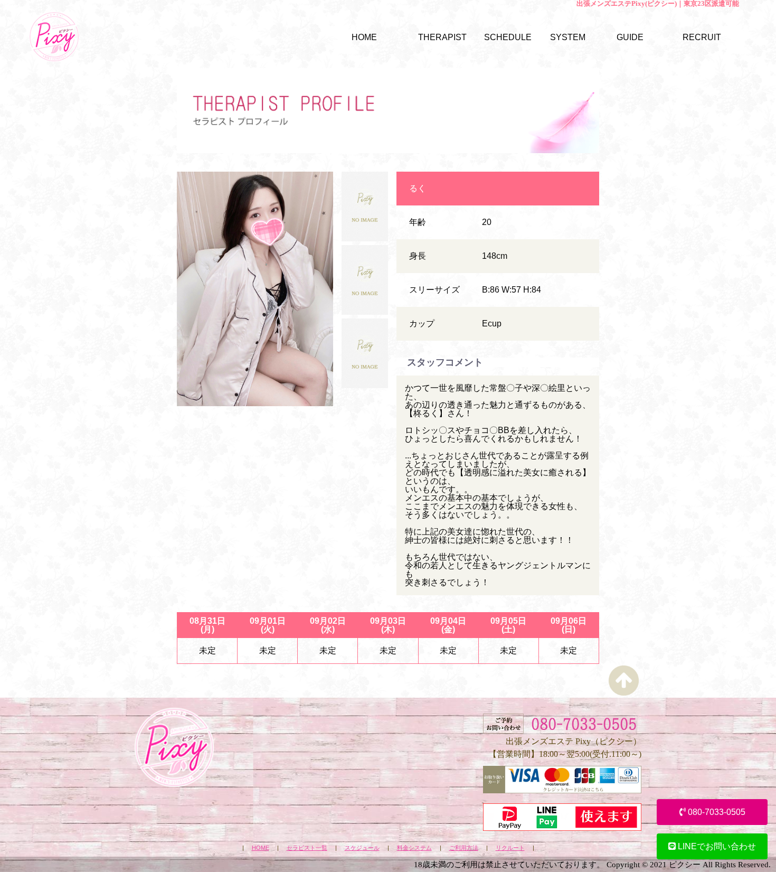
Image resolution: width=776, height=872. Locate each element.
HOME (260, 848)
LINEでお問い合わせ (716, 846)
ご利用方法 (463, 848)
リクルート (510, 848)
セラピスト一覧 (307, 848)
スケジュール (362, 848)
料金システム (414, 848)
